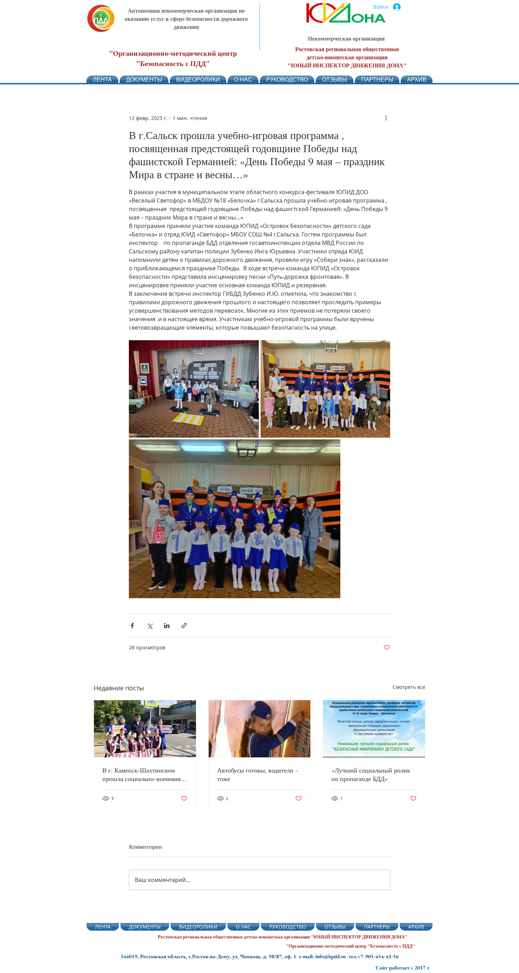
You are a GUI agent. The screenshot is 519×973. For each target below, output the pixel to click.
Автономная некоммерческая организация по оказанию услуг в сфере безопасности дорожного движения (186, 18)
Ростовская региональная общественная (347, 49)
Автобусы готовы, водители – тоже (257, 774)
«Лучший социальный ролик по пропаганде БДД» (371, 774)
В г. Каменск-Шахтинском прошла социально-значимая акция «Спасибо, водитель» (141, 774)
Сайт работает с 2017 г (402, 967)
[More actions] (386, 118)
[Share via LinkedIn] (166, 625)
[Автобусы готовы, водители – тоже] (260, 728)
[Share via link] (184, 625)
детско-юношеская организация (347, 57)
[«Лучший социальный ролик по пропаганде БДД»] (374, 728)
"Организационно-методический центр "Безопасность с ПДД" (173, 58)
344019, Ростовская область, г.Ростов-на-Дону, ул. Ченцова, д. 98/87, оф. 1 (209, 956)
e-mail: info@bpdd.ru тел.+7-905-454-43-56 (349, 956)
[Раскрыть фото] (194, 389)
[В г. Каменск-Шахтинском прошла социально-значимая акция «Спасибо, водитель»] (145, 728)
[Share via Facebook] (132, 625)
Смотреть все (409, 687)
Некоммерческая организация (346, 38)
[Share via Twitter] (149, 625)
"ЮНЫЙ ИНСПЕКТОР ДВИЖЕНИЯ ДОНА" (347, 65)
